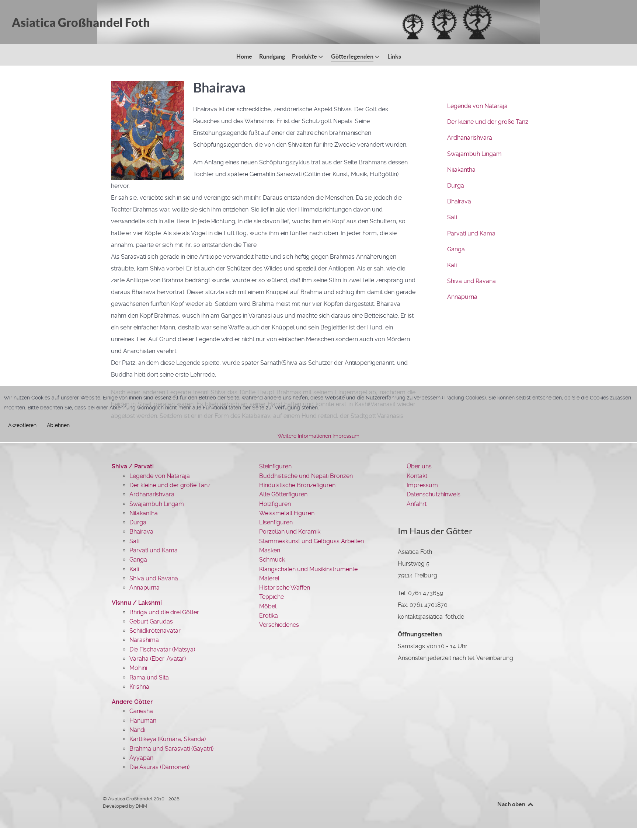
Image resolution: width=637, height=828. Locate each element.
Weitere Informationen (304, 436)
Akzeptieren (22, 425)
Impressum (346, 436)
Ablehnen (58, 425)
